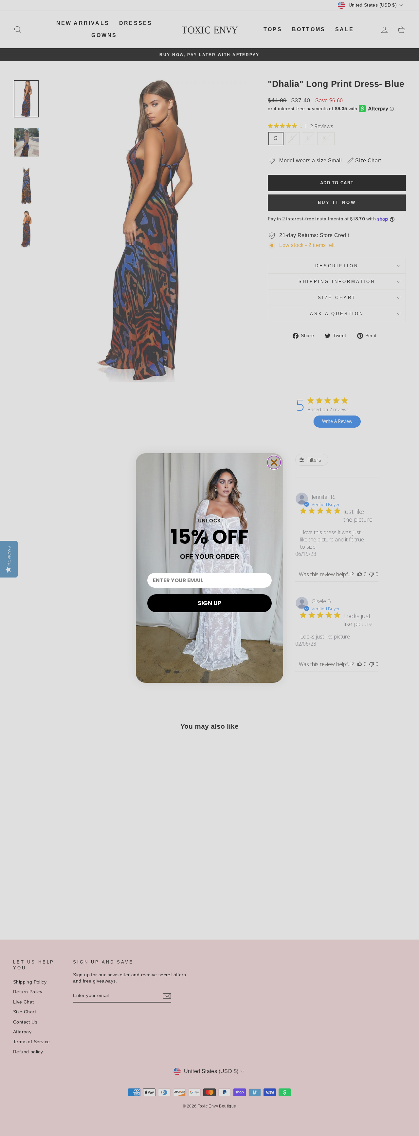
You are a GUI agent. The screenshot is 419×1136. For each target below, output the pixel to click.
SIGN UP (210, 603)
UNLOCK (209, 520)
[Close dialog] (274, 462)
